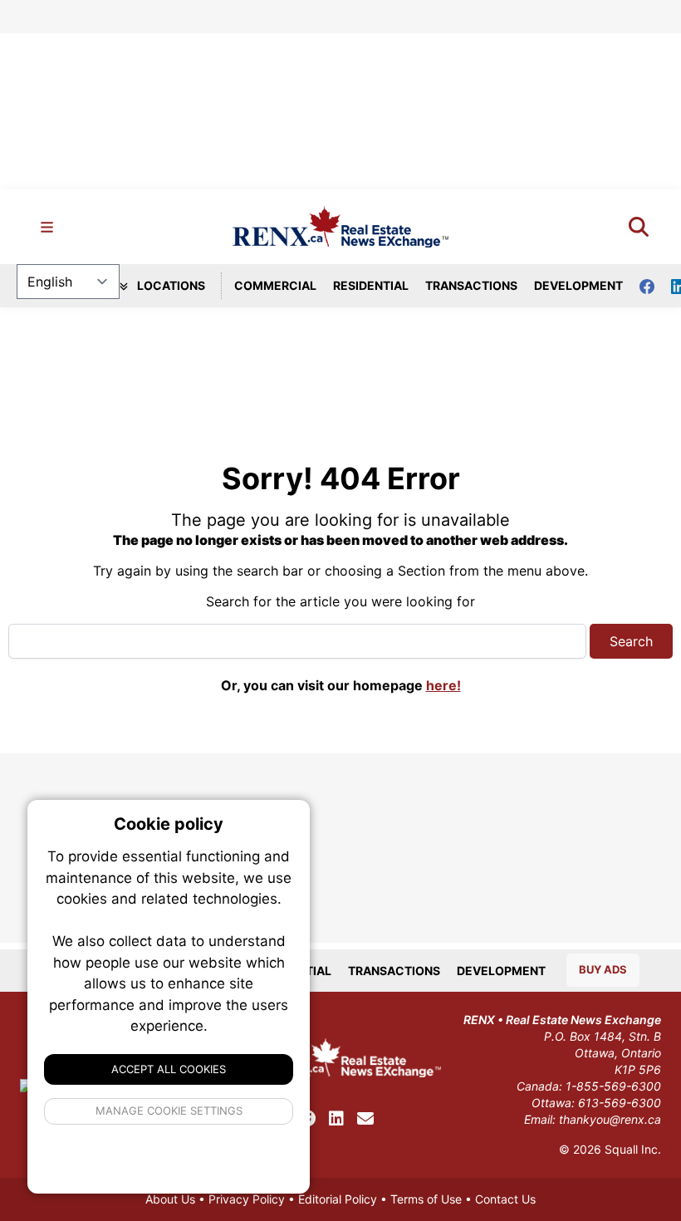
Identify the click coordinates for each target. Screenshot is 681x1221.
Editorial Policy (337, 1199)
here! (443, 685)
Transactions (471, 285)
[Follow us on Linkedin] (336, 1118)
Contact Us (505, 1199)
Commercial (275, 285)
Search (631, 641)
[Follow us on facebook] (655, 285)
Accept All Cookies (168, 1069)
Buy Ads (603, 969)
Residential (371, 285)
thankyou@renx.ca (610, 1119)
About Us (170, 1199)
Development (578, 285)
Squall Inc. (633, 1149)
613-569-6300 (619, 1103)
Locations (170, 285)
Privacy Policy (246, 1199)
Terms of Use (426, 1199)
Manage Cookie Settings (169, 1110)
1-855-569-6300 (613, 1086)
